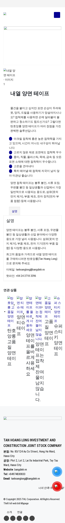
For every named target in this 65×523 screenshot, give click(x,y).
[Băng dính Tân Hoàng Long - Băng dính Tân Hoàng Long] (13, 15)
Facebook (6, 518)
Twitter (12, 518)
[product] (11, 312)
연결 (19, 512)
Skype (32, 518)
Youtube (19, 518)
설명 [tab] (14, 211)
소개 (9, 512)
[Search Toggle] (49, 15)
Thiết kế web (10, 503)
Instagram (25, 518)
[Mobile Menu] (57, 15)
